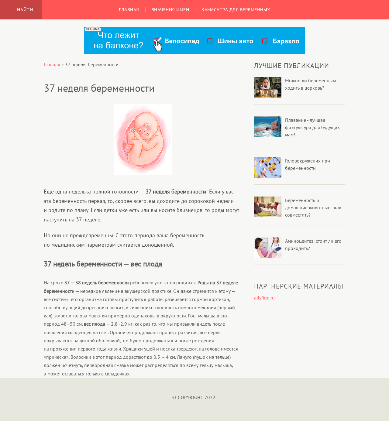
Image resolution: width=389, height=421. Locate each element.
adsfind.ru (264, 298)
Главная (52, 64)
